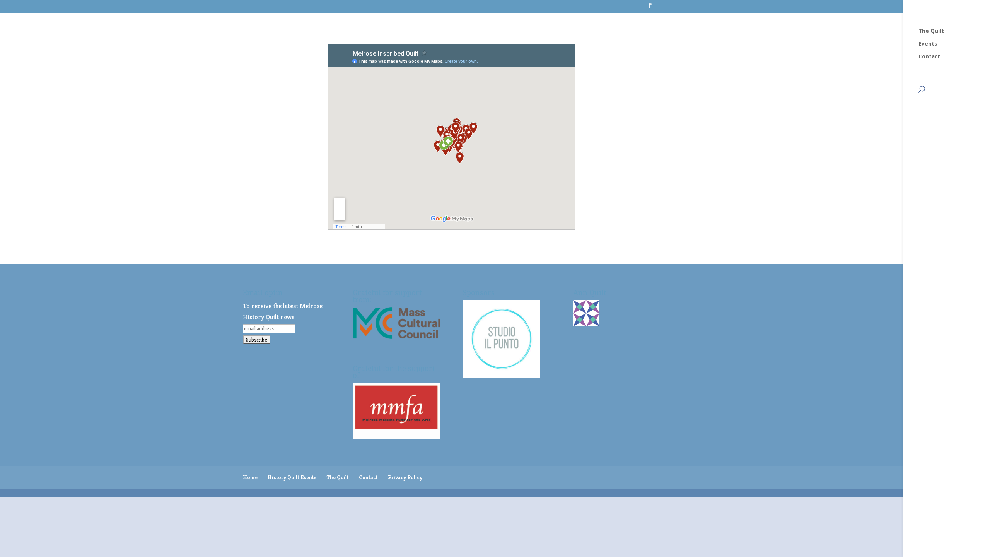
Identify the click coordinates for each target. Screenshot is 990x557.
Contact (929, 57)
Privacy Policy (405, 477)
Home (250, 477)
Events (927, 44)
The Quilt (931, 31)
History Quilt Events (292, 477)
